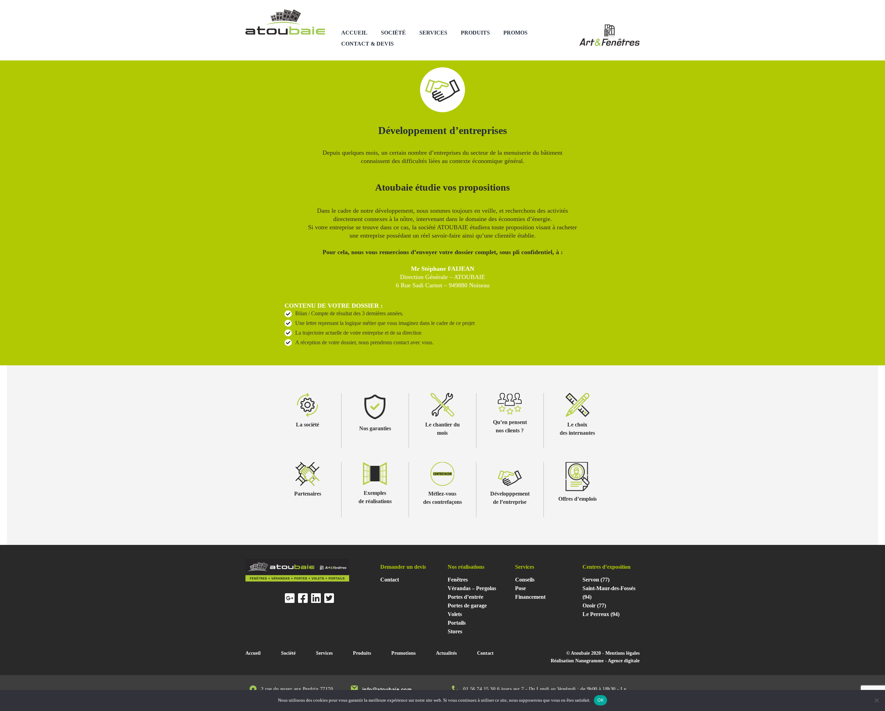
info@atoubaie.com (387, 689)
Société (393, 33)
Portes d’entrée (465, 597)
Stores (455, 631)
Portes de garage (467, 605)
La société (307, 424)
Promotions (403, 653)
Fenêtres (458, 580)
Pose (520, 588)
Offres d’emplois (577, 499)
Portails (457, 623)
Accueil (354, 33)
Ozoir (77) (594, 605)
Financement (530, 597)
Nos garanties (375, 428)
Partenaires (307, 494)
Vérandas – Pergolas (472, 588)
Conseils (524, 580)
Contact (389, 580)
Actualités (446, 653)
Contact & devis (367, 44)
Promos (515, 33)
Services (433, 33)
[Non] (876, 700)
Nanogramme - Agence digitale (607, 660)
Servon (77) (596, 580)
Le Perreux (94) (601, 614)
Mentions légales (622, 653)
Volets (455, 614)
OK (600, 700)
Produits (475, 33)
